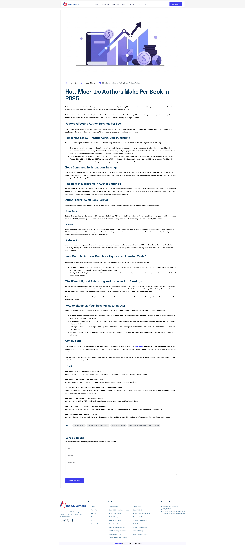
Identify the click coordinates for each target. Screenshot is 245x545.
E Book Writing (137, 506)
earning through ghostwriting (98, 425)
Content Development (140, 527)
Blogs (132, 4)
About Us (105, 4)
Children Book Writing (140, 520)
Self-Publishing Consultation (118, 531)
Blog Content (107, 83)
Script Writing (113, 517)
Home (96, 4)
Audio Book (136, 524)
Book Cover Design (115, 513)
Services (115, 4)
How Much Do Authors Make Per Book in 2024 (144, 425)
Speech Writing (138, 531)
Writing (137, 83)
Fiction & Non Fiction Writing (118, 537)
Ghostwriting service (118, 425)
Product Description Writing (142, 513)
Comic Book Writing (115, 524)
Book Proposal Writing (140, 534)
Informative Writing (115, 534)
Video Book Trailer (115, 520)
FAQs (124, 4)
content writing (79, 425)
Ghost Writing (129, 83)
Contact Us (142, 4)
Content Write (118, 83)
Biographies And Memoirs (117, 527)
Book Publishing (138, 510)
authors (138, 107)
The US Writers (116, 544)
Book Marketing (138, 517)
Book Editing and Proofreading (119, 510)
